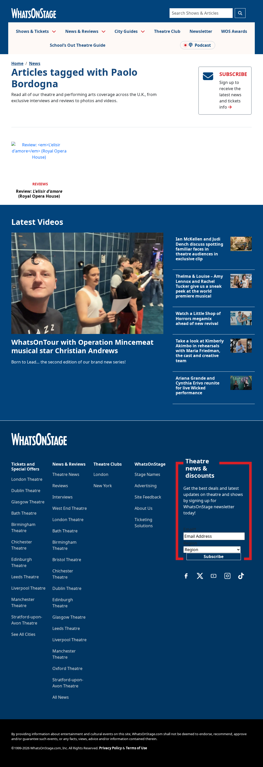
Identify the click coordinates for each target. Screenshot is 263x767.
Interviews (62, 497)
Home (17, 63)
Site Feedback (148, 497)
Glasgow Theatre (27, 502)
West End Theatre (69, 508)
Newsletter (201, 31)
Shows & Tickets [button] (33, 31)
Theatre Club (167, 31)
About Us (144, 508)
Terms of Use (136, 748)
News (34, 63)
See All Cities (23, 634)
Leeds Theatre (25, 577)
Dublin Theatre (25, 490)
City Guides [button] (127, 31)
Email (189, 529)
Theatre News (65, 474)
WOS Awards (234, 31)
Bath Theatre (23, 513)
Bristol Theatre (66, 559)
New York (102, 485)
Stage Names (147, 474)
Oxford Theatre (67, 668)
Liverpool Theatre (28, 588)
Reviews (40, 183)
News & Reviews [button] (82, 31)
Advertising (146, 485)
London (100, 474)
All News (60, 697)
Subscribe (213, 556)
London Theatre (26, 479)
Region (190, 543)
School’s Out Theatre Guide (77, 45)
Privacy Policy (110, 748)
